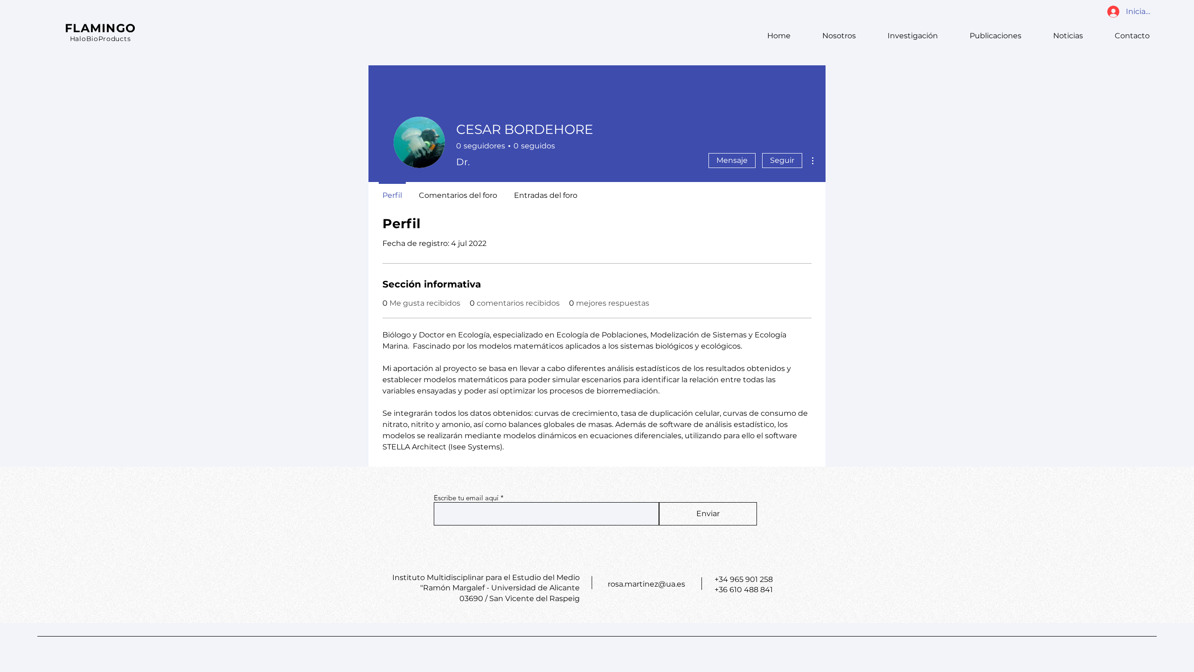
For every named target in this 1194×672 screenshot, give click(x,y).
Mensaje (732, 160)
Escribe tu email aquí (466, 497)
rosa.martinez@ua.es (646, 584)
